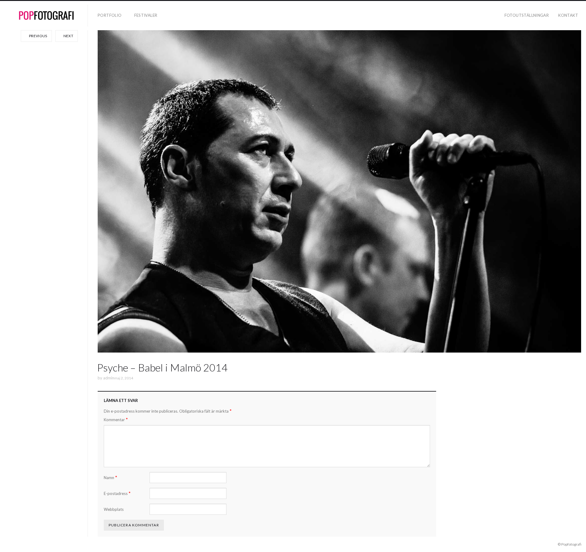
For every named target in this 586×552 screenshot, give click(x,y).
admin (108, 377)
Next (68, 36)
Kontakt (568, 15)
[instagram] (16, 544)
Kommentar (116, 419)
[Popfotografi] (46, 15)
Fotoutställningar (527, 15)
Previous (37, 36)
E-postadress (117, 493)
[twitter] (24, 544)
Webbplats (114, 509)
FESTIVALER (145, 15)
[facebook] (7, 544)
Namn (110, 477)
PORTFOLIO (110, 15)
